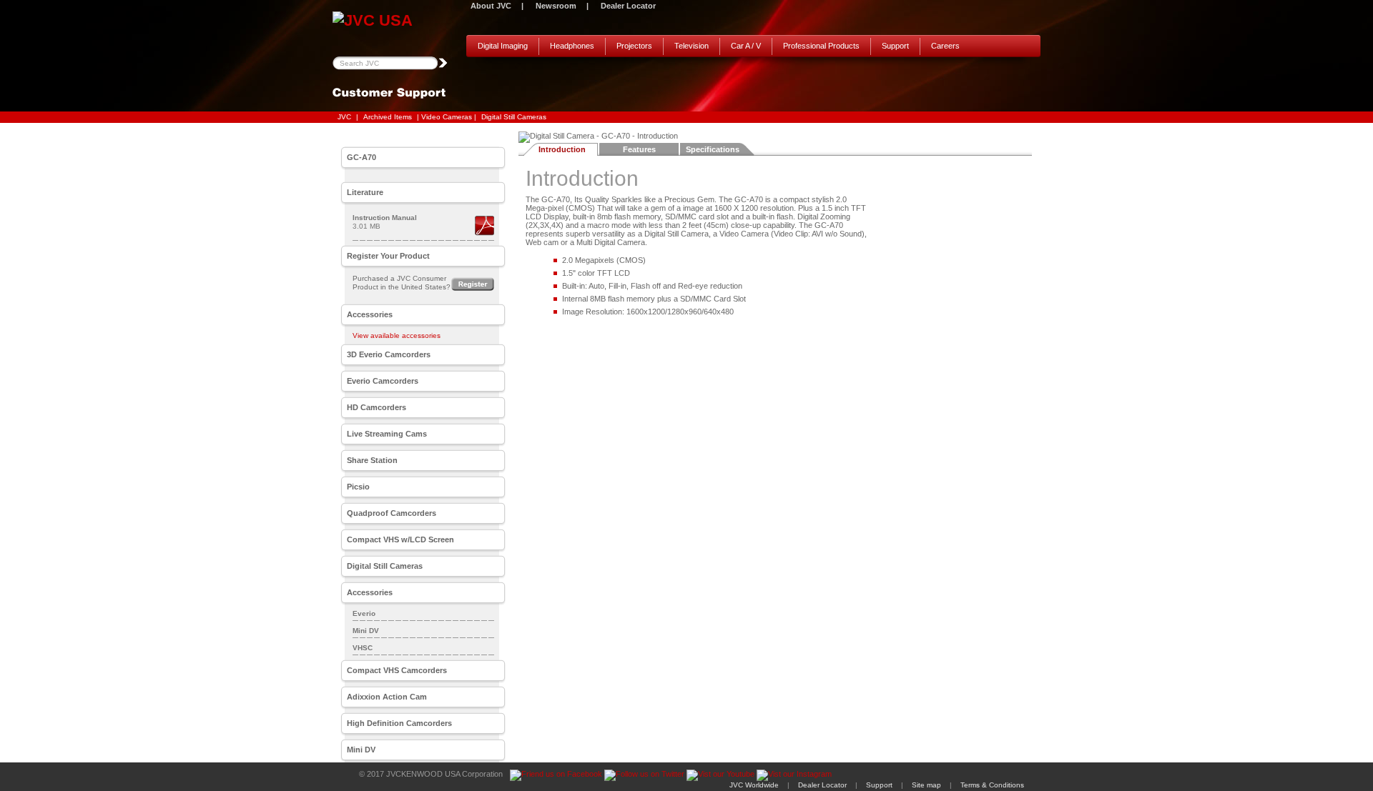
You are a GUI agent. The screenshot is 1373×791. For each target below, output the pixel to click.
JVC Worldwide (754, 785)
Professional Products (821, 45)
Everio (364, 613)
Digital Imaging (503, 45)
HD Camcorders (376, 407)
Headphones (572, 45)
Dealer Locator (628, 5)
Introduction (562, 149)
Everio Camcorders (382, 381)
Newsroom (556, 5)
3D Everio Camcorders (388, 354)
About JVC (491, 5)
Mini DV (366, 631)
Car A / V (746, 45)
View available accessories (397, 335)
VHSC (363, 648)
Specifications (712, 149)
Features (639, 149)
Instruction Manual (385, 218)
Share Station (372, 460)
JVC (344, 117)
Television (691, 45)
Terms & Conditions (992, 785)
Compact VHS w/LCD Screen (400, 539)
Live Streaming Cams (387, 433)
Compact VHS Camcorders (397, 670)
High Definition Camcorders (399, 723)
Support (895, 45)
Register (472, 284)
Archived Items (387, 117)
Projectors (634, 45)
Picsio (358, 486)
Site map (926, 785)
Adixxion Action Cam (387, 696)
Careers (945, 45)
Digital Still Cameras (513, 117)
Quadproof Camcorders (391, 513)
